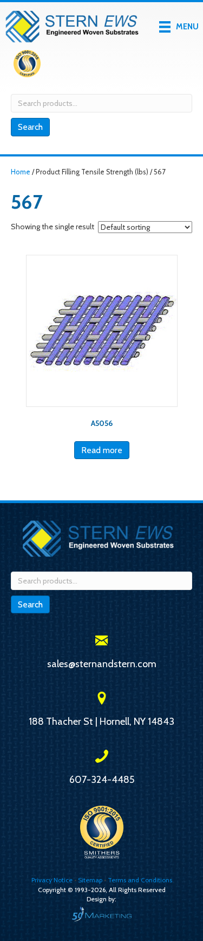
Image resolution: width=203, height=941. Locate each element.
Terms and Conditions (140, 880)
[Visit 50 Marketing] (101, 913)
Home (20, 172)
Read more (101, 450)
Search (30, 127)
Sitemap (90, 880)
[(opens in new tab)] (27, 66)
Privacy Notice (52, 880)
